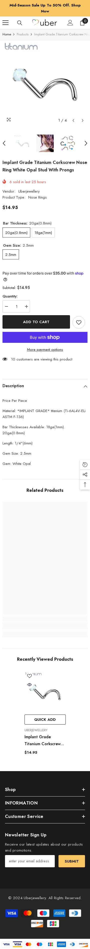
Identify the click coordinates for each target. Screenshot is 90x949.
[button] (73, 120)
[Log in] (70, 22)
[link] (45, 625)
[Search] (20, 23)
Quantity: (10, 296)
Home (6, 34)
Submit (72, 861)
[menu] (5, 23)
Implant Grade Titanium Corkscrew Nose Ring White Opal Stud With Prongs (44, 740)
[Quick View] (29, 684)
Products (22, 34)
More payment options (45, 349)
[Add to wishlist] (78, 322)
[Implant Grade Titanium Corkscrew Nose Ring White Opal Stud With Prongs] (45, 691)
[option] (45, 8)
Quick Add (45, 719)
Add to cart (36, 322)
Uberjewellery (29, 191)
